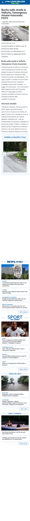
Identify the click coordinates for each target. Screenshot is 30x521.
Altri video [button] (24, 409)
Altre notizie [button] (23, 312)
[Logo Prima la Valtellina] (15, 2)
